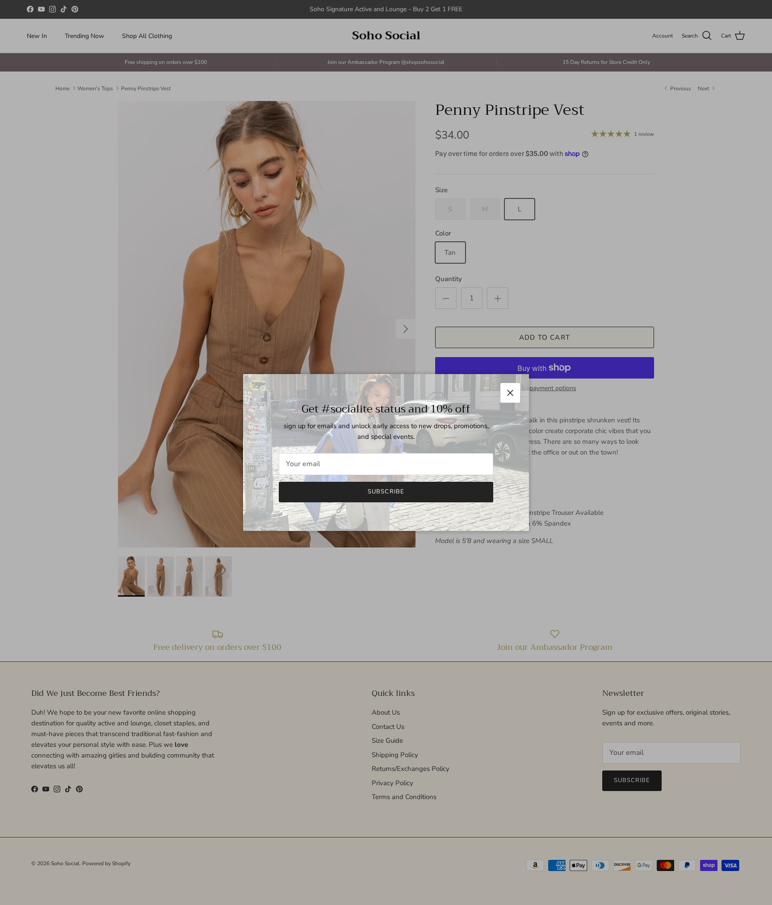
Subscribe (386, 492)
